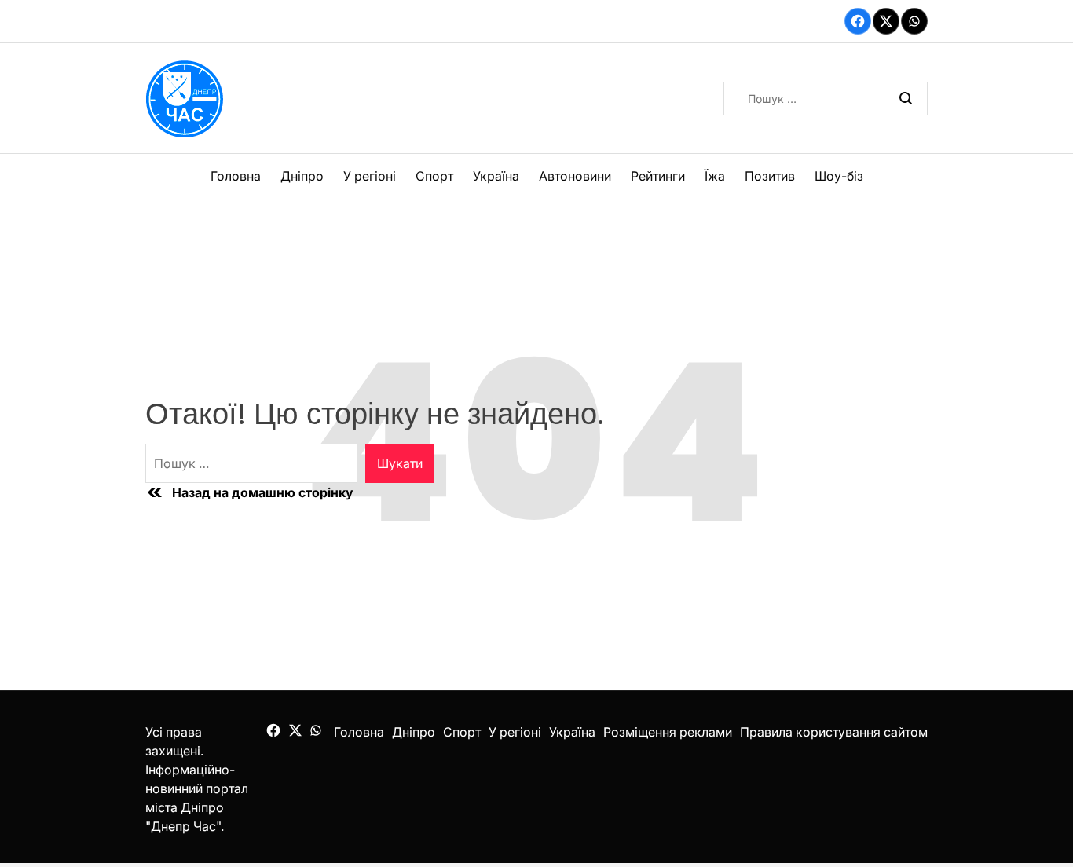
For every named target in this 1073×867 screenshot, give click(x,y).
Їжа (715, 176)
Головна (236, 176)
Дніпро (302, 176)
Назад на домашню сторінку (262, 492)
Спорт (434, 176)
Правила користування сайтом (834, 732)
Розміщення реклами (667, 732)
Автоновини (575, 176)
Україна (496, 176)
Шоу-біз (839, 176)
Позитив (770, 176)
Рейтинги (658, 176)
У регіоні (369, 176)
